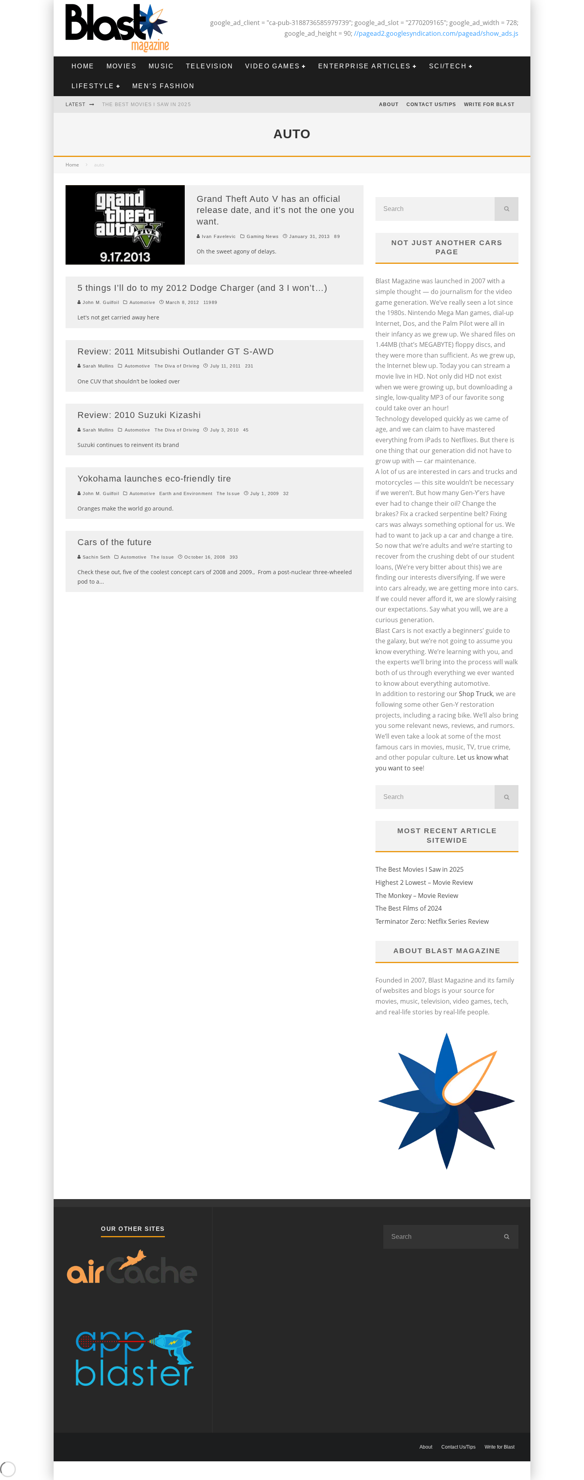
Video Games (272, 66)
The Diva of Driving (177, 366)
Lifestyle (93, 86)
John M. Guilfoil (100, 302)
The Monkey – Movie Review (416, 895)
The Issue (228, 493)
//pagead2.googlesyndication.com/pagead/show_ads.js (436, 33)
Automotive (142, 302)
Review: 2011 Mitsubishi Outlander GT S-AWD (175, 351)
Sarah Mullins (97, 366)
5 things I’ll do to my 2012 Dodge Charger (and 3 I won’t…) (202, 288)
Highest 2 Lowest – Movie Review (424, 882)
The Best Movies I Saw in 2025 (146, 104)
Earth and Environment (186, 493)
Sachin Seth (95, 557)
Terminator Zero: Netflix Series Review (432, 921)
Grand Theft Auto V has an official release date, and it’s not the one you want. (275, 210)
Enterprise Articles (364, 66)
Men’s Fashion (163, 86)
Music (161, 66)
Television (209, 66)
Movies (121, 66)
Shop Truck (476, 693)
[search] (506, 209)
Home (83, 66)
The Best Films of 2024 (408, 908)
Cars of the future (114, 542)
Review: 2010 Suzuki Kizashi (139, 415)
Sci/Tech (448, 66)
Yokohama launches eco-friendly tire (154, 479)
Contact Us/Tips (431, 104)
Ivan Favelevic (218, 236)
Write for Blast (489, 104)
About (388, 104)
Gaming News (263, 236)
